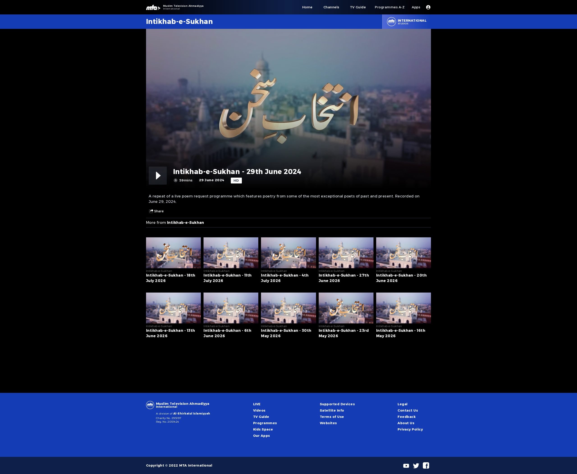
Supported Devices (337, 404)
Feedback (407, 417)
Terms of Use (332, 417)
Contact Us (408, 410)
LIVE (257, 404)
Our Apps (261, 436)
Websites (328, 423)
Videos (259, 410)
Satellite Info (332, 410)
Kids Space (263, 429)
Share (159, 211)
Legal (403, 404)
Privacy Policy (410, 429)
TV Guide (261, 417)
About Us (406, 423)
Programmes (265, 423)
